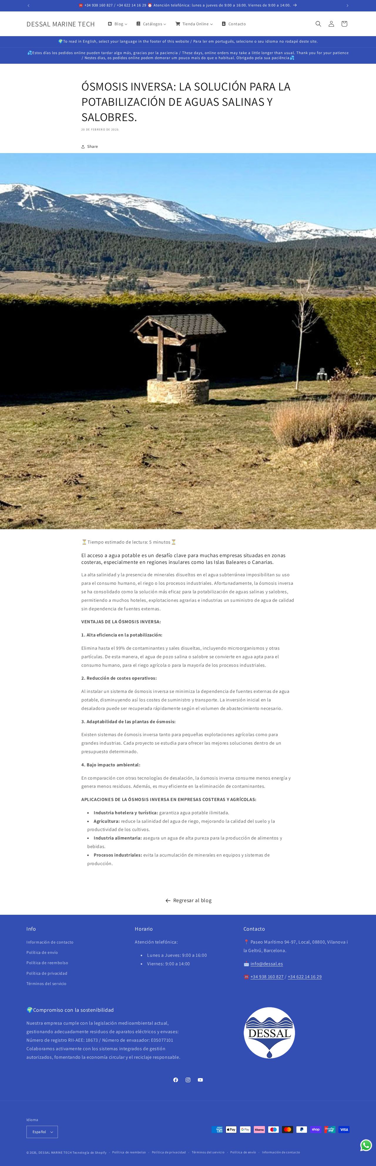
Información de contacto (50, 942)
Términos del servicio (46, 983)
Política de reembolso (47, 963)
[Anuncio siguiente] (347, 5)
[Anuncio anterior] (28, 5)
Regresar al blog (192, 900)
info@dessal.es (267, 964)
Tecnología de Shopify (90, 1152)
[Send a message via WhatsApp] (366, 1145)
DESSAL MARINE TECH (55, 1152)
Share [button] (92, 146)
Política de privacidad (46, 973)
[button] (318, 23)
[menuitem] (117, 24)
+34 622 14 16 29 (305, 977)
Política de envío (42, 952)
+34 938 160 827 (267, 977)
